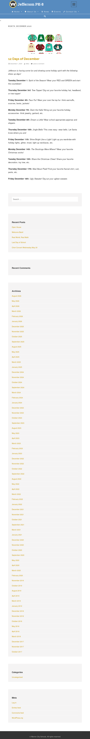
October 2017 (17, 652)
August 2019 (16, 590)
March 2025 (16, 362)
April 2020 (15, 565)
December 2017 (18, 641)
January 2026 (17, 321)
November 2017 (18, 646)
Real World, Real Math (20, 237)
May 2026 (15, 301)
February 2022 (17, 499)
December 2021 (18, 509)
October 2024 (17, 382)
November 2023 (18, 413)
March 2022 (16, 494)
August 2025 (16, 347)
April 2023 (15, 438)
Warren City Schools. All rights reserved (45, 736)
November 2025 (18, 331)
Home (17, 11)
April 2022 (15, 489)
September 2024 (18, 387)
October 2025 (17, 336)
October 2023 (17, 418)
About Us (31, 11)
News (46, 11)
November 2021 (18, 514)
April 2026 (15, 306)
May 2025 (15, 352)
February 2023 (17, 448)
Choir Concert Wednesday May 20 (24, 247)
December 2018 (18, 611)
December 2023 (18, 408)
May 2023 (15, 433)
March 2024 (16, 392)
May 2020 (15, 560)
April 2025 (15, 357)
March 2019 (16, 601)
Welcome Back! (17, 232)
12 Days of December (23, 59)
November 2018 (18, 616)
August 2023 (16, 428)
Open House (16, 227)
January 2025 (17, 367)
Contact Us (71, 11)
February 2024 (17, 397)
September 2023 (18, 423)
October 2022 (17, 469)
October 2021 (17, 519)
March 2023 (16, 443)
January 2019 (17, 606)
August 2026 (16, 296)
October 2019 (17, 585)
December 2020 (18, 540)
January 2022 (17, 504)
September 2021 (18, 524)
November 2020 (18, 545)
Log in (14, 702)
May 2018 (15, 626)
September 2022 (18, 474)
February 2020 (17, 575)
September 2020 (18, 555)
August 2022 (16, 479)
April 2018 (15, 631)
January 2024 (17, 402)
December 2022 (18, 458)
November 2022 (18, 463)
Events (57, 11)
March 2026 (16, 311)
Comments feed (18, 713)
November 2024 (18, 377)
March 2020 (16, 570)
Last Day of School (19, 242)
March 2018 (16, 636)
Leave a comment (38, 64)
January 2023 (17, 453)
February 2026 (17, 316)
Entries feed (16, 707)
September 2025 (18, 341)
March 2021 (16, 530)
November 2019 (18, 580)
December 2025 (18, 326)
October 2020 (17, 550)
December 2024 (18, 372)
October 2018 (17, 621)
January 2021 (17, 535)
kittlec (27, 64)
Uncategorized (17, 677)
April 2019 (15, 596)
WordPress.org (17, 718)
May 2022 (15, 484)
